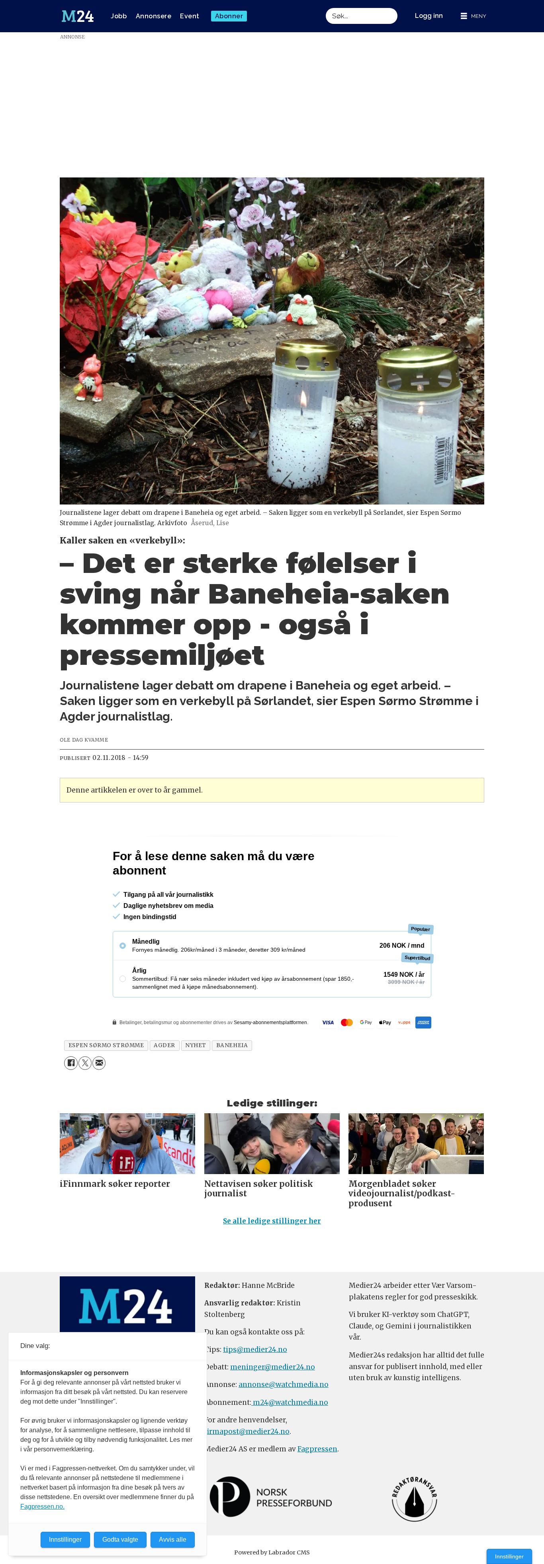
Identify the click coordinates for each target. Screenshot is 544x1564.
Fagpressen (317, 1483)
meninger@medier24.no (272, 1401)
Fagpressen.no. (42, 1506)
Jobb (119, 16)
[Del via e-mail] (99, 1097)
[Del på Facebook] (70, 1097)
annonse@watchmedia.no (284, 1418)
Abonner (229, 16)
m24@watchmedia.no (289, 1436)
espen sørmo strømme (106, 1079)
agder (164, 1079)
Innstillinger (509, 1556)
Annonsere (154, 16)
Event (190, 16)
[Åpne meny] (473, 16)
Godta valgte (120, 1539)
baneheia (232, 1079)
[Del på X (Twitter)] (85, 1097)
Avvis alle (172, 1539)
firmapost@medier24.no (247, 1465)
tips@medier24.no (255, 1383)
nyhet (195, 1079)
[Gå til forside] (78, 16)
